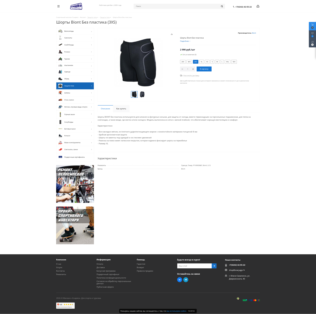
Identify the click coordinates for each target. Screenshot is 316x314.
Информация (103, 259)
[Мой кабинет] (258, 6)
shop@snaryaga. (236, 270)
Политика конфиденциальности (111, 277)
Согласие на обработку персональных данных (114, 282)
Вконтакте (179, 279)
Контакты (60, 271)
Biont (254, 33)
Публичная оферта (105, 287)
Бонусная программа (106, 271)
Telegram (185, 279)
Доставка (101, 267)
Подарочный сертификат (108, 274)
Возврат (140, 267)
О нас (58, 264)
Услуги (59, 267)
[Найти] (222, 6)
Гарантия (141, 264)
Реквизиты (61, 274)
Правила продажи (145, 271)
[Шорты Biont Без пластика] (138, 62)
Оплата (100, 264)
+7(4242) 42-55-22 (243, 7)
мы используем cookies (176, 311)
